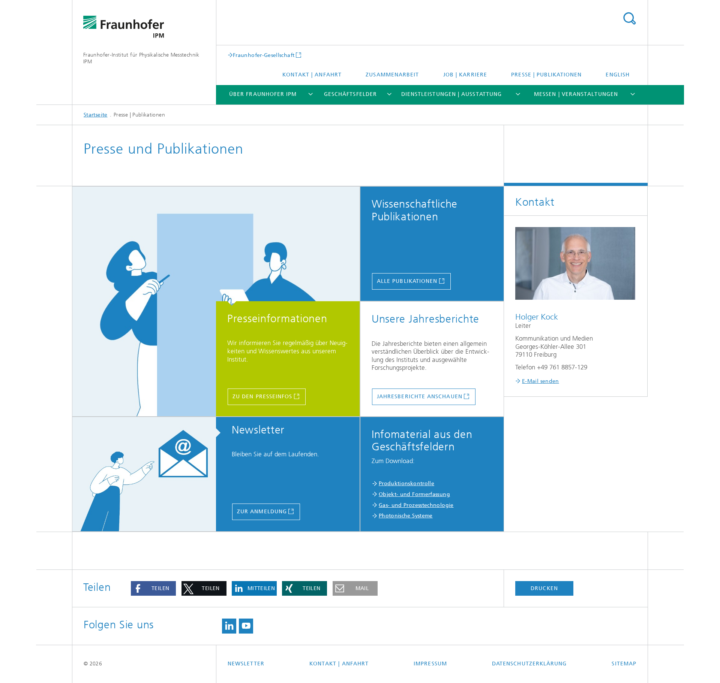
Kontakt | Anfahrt (312, 75)
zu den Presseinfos (262, 396)
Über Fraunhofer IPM (263, 94)
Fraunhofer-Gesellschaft (263, 55)
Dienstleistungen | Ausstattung (451, 94)
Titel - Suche (629, 18)
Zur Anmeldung (262, 511)
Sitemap (624, 664)
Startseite (96, 115)
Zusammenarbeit (392, 75)
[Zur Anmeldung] (148, 474)
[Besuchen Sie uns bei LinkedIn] (229, 626)
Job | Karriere (465, 75)
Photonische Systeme (406, 516)
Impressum (430, 664)
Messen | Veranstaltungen (576, 94)
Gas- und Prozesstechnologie (416, 505)
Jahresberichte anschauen (419, 396)
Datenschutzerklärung (529, 664)
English (618, 75)
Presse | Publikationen (546, 75)
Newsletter (246, 664)
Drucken (544, 588)
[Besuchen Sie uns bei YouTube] (246, 626)
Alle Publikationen (407, 281)
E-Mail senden (540, 381)
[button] (153, 588)
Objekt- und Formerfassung (414, 494)
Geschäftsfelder (350, 94)
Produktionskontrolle (406, 483)
